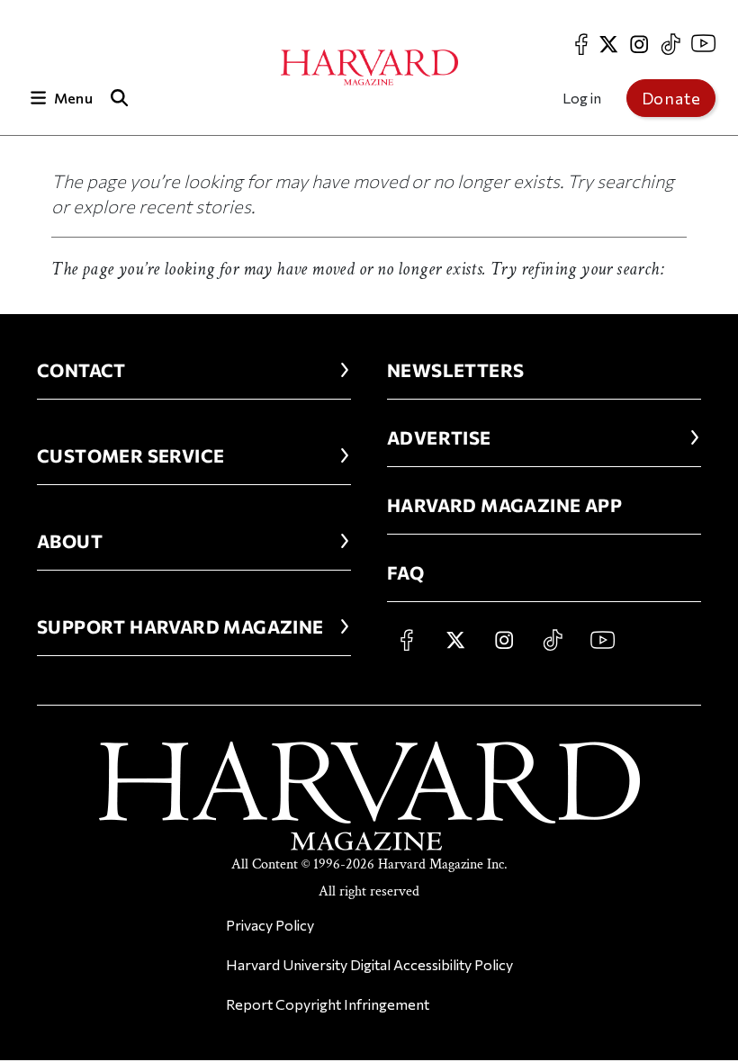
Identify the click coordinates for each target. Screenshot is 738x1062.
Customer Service (130, 455)
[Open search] (120, 97)
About (70, 541)
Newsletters (455, 370)
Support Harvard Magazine (180, 626)
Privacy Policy (270, 924)
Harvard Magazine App (504, 505)
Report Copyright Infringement (327, 1003)
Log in (581, 97)
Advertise (439, 437)
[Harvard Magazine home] (369, 68)
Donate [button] (671, 98)
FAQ (405, 572)
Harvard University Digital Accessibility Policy (369, 964)
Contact (81, 370)
